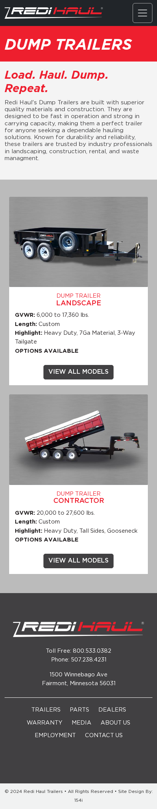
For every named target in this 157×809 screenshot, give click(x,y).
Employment (55, 735)
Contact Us (104, 735)
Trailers (46, 709)
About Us (115, 722)
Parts (79, 709)
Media (81, 722)
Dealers (112, 709)
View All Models (78, 372)
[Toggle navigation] (142, 13)
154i (78, 800)
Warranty (44, 722)
